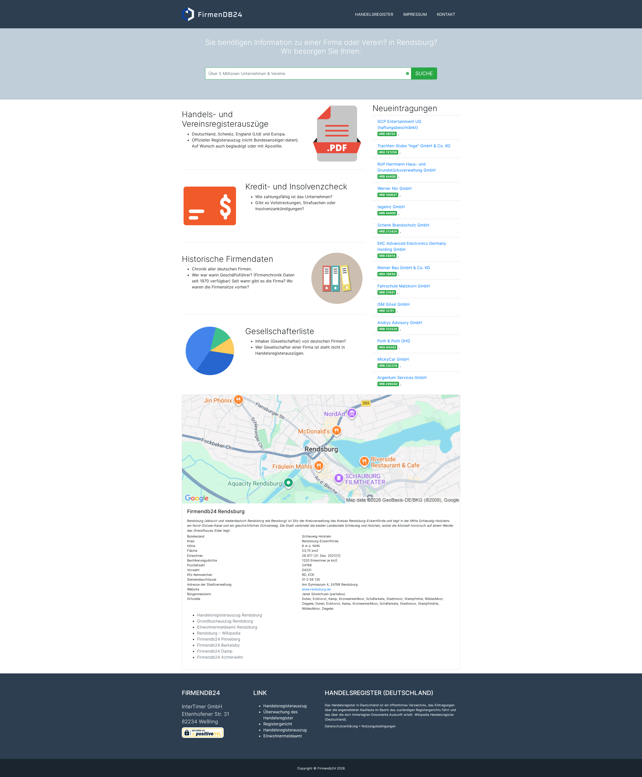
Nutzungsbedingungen (378, 726)
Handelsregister (374, 14)
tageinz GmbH (391, 206)
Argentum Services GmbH (402, 377)
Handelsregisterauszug (285, 705)
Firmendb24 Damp (214, 651)
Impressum (415, 14)
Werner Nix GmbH (394, 188)
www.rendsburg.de (316, 589)
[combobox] (308, 73)
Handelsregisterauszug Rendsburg (229, 614)
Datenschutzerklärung (341, 726)
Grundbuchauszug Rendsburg (225, 621)
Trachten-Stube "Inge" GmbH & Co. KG (413, 145)
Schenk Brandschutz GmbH (403, 224)
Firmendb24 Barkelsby (218, 645)
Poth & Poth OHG (393, 340)
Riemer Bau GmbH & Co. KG (403, 267)
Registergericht (277, 723)
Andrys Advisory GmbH (399, 322)
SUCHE (424, 73)
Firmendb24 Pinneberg (218, 639)
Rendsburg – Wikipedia (218, 633)
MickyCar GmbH (393, 359)
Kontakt (446, 14)
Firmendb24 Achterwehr (220, 657)
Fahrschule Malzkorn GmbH (403, 285)
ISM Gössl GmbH (393, 304)
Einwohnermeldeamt (282, 735)
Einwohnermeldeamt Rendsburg (227, 627)
